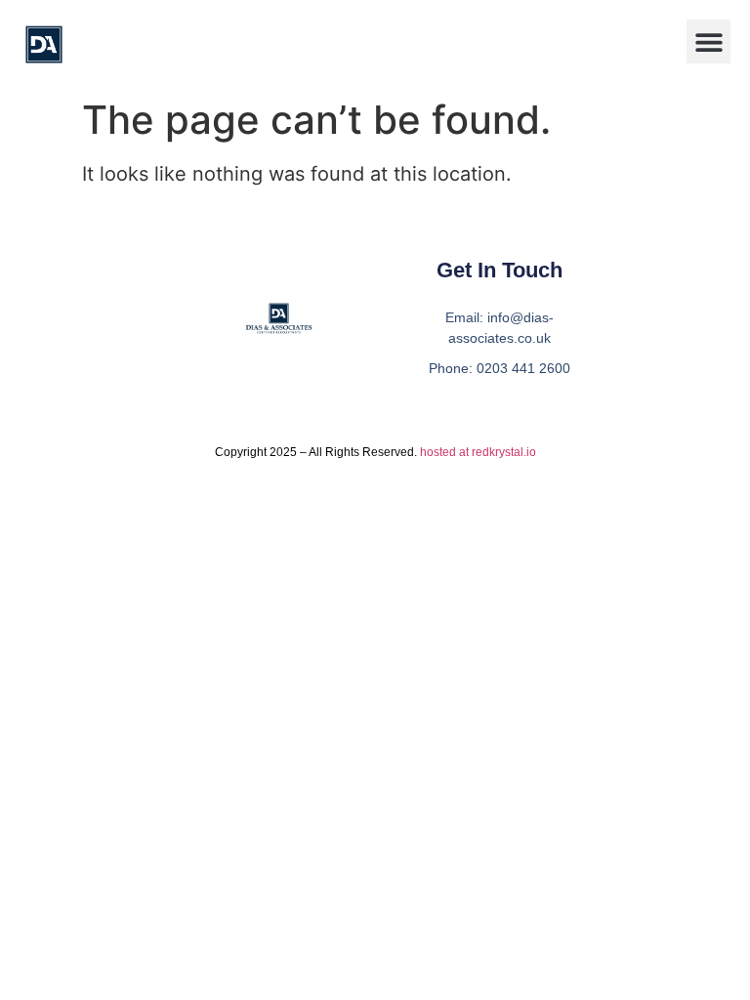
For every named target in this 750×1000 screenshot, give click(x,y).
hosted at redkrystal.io (478, 452)
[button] (708, 41)
